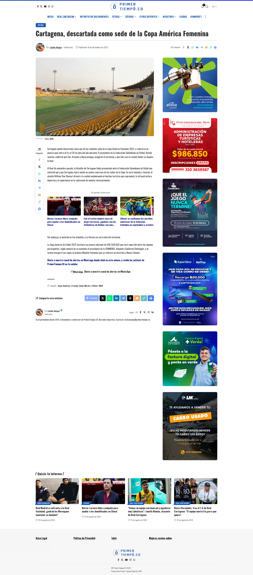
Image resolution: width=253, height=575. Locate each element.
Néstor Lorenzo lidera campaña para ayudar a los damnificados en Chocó (63, 221)
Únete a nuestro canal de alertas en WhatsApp (107, 271)
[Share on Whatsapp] (192, 47)
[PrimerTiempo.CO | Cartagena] (126, 6)
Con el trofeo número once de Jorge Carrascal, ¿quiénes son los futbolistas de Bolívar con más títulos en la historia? (100, 221)
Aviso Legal (41, 538)
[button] (206, 6)
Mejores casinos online (160, 538)
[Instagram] (49, 6)
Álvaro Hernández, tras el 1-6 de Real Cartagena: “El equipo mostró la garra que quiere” (195, 511)
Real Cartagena (136, 503)
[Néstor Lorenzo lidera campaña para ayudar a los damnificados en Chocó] (103, 491)
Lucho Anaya (56, 47)
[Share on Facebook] (183, 47)
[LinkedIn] (152, 312)
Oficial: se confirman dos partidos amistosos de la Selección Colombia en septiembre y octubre (136, 221)
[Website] (136, 312)
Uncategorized (43, 503)
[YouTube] (45, 6)
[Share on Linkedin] (197, 47)
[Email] (206, 47)
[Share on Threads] (130, 298)
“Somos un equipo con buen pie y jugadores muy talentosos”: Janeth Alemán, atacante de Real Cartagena (149, 511)
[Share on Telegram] (202, 47)
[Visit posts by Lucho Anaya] (40, 47)
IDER (101, 285)
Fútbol (41, 25)
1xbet (114, 538)
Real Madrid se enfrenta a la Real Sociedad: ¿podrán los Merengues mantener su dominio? (52, 511)
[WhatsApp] (52, 6)
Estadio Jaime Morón (80, 285)
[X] (41, 6)
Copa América (64, 285)
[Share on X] (188, 47)
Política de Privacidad (84, 538)
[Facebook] (37, 6)
